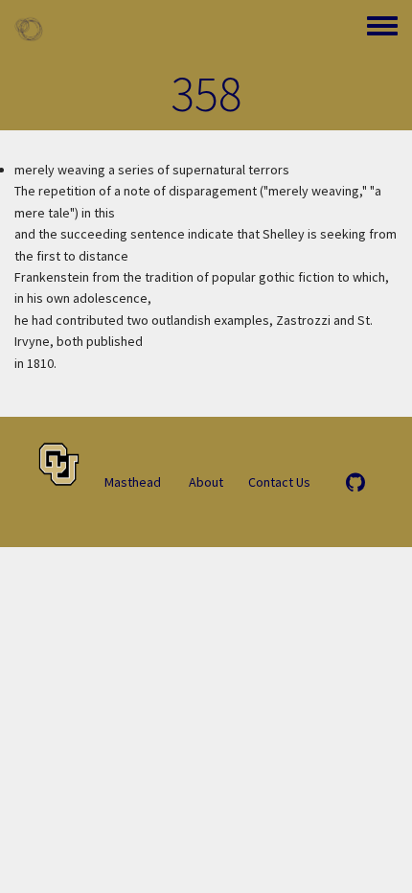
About (206, 482)
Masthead (132, 482)
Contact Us (279, 482)
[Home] (28, 28)
